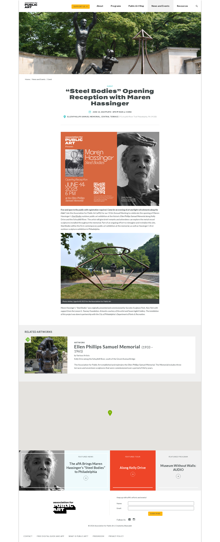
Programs (116, 6)
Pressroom (98, 536)
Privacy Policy (116, 536)
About (100, 6)
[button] (110, 413)
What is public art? (78, 536)
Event (49, 79)
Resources (182, 6)
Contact (27, 536)
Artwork (79, 342)
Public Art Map (136, 6)
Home (27, 79)
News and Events (160, 6)
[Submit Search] (196, 6)
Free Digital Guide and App (50, 536)
